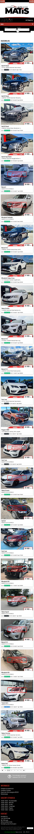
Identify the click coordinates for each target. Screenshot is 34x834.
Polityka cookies (6, 790)
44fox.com (27, 832)
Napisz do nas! (13, 832)
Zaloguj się (30, 20)
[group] (17, 9)
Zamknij (30, 828)
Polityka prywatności (7, 788)
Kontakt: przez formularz (8, 824)
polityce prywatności (17, 829)
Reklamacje (4, 794)
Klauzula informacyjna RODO (10, 792)
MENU (2, 24)
